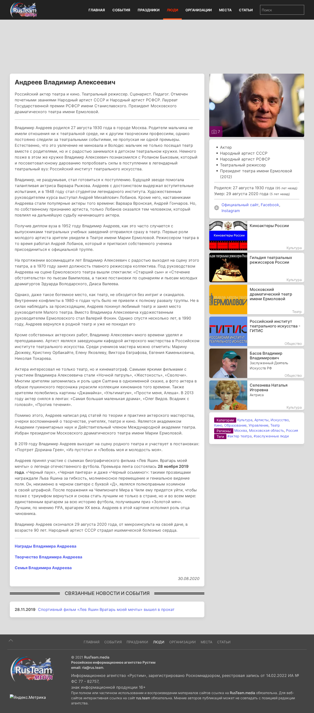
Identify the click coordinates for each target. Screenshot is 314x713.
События (121, 10)
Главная (97, 10)
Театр (275, 425)
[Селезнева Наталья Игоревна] (256, 395)
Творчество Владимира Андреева (48, 556)
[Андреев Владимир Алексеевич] (256, 104)
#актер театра (239, 436)
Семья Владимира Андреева (43, 567)
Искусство (280, 420)
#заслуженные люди (271, 436)
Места (225, 10)
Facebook (270, 204)
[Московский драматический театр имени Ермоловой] (256, 299)
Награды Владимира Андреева (45, 546)
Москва (240, 430)
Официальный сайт (240, 204)
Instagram (231, 210)
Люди (172, 10)
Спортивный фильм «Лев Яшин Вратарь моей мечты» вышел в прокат (106, 609)
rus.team (143, 698)
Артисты (261, 420)
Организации (198, 10)
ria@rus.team (92, 667)
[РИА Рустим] (32, 668)
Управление (258, 425)
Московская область (266, 430)
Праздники (148, 10)
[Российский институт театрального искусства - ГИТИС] (256, 331)
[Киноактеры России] (256, 235)
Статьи (246, 10)
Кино (218, 425)
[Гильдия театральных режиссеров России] (256, 267)
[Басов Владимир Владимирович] (256, 363)
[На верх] (10, 640)
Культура (244, 420)
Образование (235, 425)
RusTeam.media (96, 657)
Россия (292, 430)
